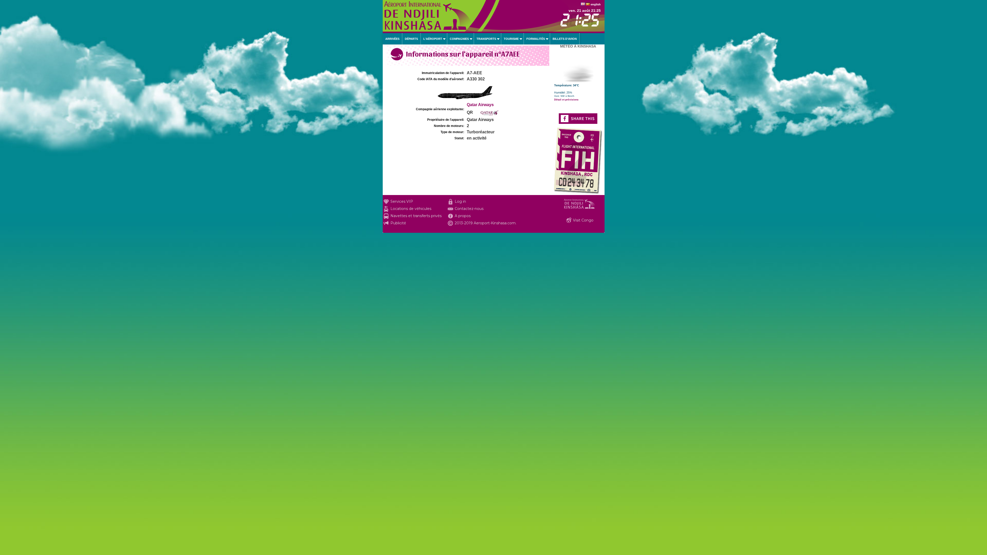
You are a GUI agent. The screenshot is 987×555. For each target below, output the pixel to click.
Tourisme (511, 38)
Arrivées (392, 38)
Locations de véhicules (410, 208)
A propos (463, 216)
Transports (486, 38)
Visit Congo (583, 220)
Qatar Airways (480, 105)
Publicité (398, 223)
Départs (411, 38)
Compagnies (459, 38)
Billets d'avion (565, 38)
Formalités (535, 38)
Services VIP (401, 201)
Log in (460, 201)
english (596, 4)
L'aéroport (432, 38)
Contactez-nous (469, 208)
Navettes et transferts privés (416, 216)
